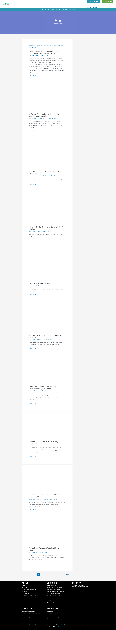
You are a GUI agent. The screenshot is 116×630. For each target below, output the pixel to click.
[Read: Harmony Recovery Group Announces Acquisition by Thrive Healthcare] (47, 46)
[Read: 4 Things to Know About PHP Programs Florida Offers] (47, 320)
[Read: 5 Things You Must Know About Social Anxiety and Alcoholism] (47, 100)
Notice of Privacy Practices (71, 624)
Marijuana (32, 286)
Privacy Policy (60, 624)
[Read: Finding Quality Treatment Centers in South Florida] (47, 211)
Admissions (50, 611)
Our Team (24, 591)
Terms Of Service (83, 624)
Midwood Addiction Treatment (54, 587)
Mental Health (44, 118)
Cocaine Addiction (34, 444)
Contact (49, 618)
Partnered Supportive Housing (29, 589)
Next (68, 574)
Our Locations (25, 593)
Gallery (23, 599)
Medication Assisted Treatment (29, 611)
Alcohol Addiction (34, 118)
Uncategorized (33, 176)
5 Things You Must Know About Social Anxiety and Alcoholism (44, 115)
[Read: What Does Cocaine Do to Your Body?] (47, 428)
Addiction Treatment (35, 231)
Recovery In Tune (51, 602)
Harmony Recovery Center (53, 589)
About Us (24, 585)
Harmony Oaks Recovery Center (55, 597)
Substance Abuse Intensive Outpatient (31, 613)
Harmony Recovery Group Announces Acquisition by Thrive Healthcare (44, 52)
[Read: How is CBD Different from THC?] (47, 267)
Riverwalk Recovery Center (53, 595)
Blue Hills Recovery (51, 600)
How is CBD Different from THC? (42, 284)
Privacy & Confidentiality (53, 617)
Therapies (24, 618)
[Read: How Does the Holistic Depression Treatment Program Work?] (47, 373)
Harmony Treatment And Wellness (55, 591)
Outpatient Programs (27, 617)
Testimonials (25, 597)
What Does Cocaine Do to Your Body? (44, 442)
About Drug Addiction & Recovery (39, 499)
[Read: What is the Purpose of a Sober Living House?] (47, 534)
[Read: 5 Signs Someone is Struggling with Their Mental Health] (47, 157)
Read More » (32, 76)
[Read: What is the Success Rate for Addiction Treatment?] (47, 481)
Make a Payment (51, 615)
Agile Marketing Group (61, 626)
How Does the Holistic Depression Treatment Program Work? (42, 388)
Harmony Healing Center (53, 599)
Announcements (34, 55)
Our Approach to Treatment (29, 595)
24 (48, 574)
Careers (24, 600)
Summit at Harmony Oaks (53, 593)
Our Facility (24, 587)
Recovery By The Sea (52, 585)
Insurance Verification (52, 613)
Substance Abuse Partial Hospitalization (31, 615)
